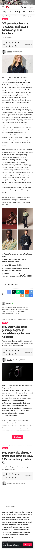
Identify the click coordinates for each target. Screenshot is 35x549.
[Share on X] (9, 42)
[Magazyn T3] (7, 7)
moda (12, 284)
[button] (27, 544)
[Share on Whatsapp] (12, 42)
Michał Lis (9, 51)
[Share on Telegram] (6, 46)
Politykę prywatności (13, 545)
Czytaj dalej (17, 437)
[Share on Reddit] (18, 42)
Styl (16, 284)
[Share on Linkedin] (15, 42)
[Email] (9, 46)
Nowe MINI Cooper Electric (12, 265)
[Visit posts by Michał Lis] (4, 52)
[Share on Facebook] (6, 42)
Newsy (5, 19)
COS (8, 284)
